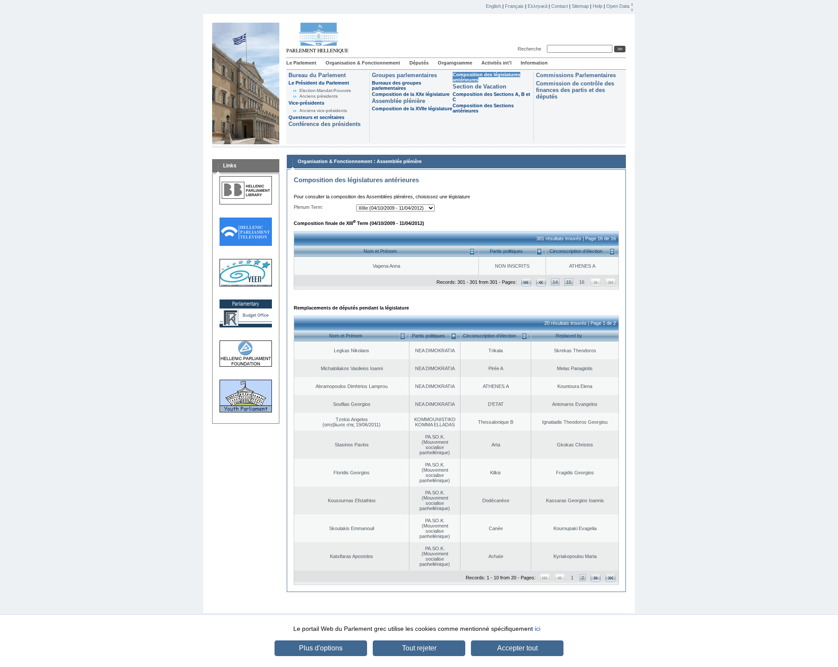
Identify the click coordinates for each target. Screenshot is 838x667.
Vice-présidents (306, 102)
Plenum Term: (308, 207)
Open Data (617, 6)
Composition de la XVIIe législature (412, 108)
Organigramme (455, 62)
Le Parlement (301, 62)
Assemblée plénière (398, 101)
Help (597, 6)
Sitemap (580, 6)
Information (534, 62)
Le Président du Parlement (318, 82)
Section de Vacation (479, 86)
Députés (419, 62)
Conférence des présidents (324, 124)
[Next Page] (595, 577)
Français (514, 6)
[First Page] (526, 282)
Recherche (531, 48)
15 (568, 282)
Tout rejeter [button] (419, 648)
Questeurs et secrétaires (316, 117)
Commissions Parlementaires (576, 75)
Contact (559, 6)
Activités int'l (496, 62)
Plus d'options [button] (321, 648)
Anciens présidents (318, 96)
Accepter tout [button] (517, 648)
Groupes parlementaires (404, 75)
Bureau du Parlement (317, 75)
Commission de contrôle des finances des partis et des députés (575, 90)
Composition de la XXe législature (411, 94)
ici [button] (537, 628)
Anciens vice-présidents (323, 110)
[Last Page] (610, 577)
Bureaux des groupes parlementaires (396, 85)
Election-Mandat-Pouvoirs (325, 90)
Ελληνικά (537, 6)
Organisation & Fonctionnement (363, 62)
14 (555, 282)
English (493, 6)
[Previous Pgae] (541, 282)
